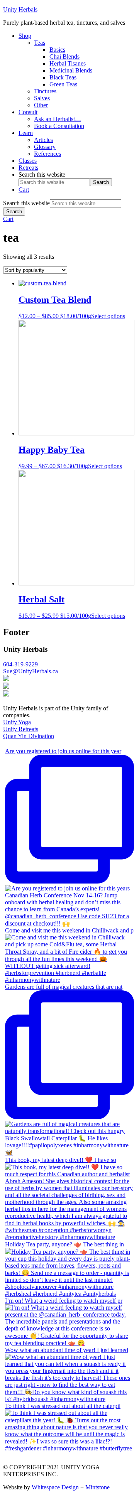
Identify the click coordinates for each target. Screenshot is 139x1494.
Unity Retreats (20, 729)
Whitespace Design (55, 1487)
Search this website (42, 174)
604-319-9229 (20, 664)
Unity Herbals (20, 9)
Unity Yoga (17, 722)
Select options (108, 316)
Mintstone (97, 1487)
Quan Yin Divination (28, 736)
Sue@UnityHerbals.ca (30, 671)
